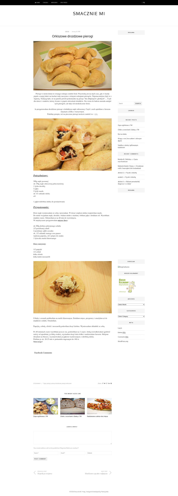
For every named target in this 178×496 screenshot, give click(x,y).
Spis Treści (64, 2)
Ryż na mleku (122, 134)
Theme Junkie (104, 492)
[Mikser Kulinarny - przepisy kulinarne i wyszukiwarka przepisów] (127, 292)
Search (138, 103)
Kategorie (54, 2)
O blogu (45, 2)
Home (38, 2)
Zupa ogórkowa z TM (40, 416)
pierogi (48, 383)
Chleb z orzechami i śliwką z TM (70, 416)
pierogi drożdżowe (56, 383)
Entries (121, 332)
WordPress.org (123, 341)
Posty (83, 492)
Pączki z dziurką (131, 173)
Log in (120, 328)
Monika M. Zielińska (124, 159)
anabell (120, 177)
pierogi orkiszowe (66, 383)
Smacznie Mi (77, 492)
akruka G (121, 173)
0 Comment (36, 383)
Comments (123, 337)
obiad (67, 31)
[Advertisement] (70, 363)
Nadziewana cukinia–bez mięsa (97, 416)
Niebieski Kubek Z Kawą (126, 166)
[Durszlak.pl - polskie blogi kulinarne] (123, 267)
